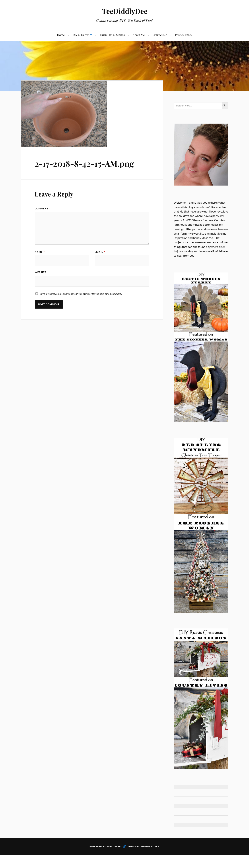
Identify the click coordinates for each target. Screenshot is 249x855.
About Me (139, 35)
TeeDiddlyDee (124, 11)
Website (40, 272)
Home (61, 35)
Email (100, 251)
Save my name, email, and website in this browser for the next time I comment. (81, 293)
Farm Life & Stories (112, 35)
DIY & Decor (81, 35)
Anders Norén (149, 846)
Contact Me (160, 35)
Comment (42, 208)
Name (40, 251)
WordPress (114, 846)
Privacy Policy (183, 35)
